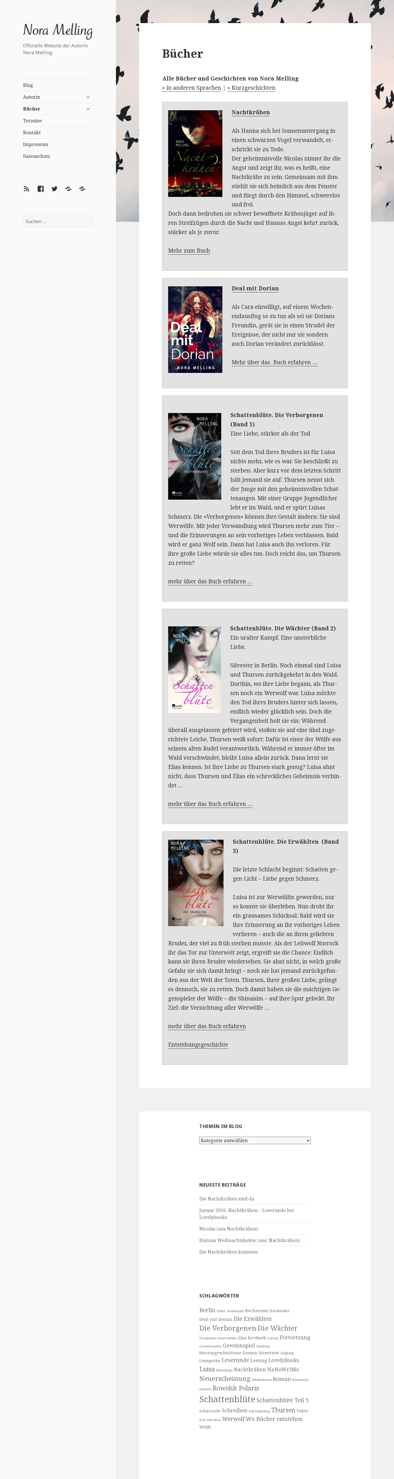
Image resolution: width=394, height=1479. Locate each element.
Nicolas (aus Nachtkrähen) (228, 1229)
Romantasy (300, 1380)
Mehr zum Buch (189, 250)
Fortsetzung (295, 1337)
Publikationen (262, 1380)
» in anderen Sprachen (191, 87)
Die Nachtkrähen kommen (228, 1252)
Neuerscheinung (224, 1378)
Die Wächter (277, 1328)
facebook (257, 1337)
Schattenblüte (227, 1399)
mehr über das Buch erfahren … (210, 581)
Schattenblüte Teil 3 (282, 1400)
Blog (28, 85)
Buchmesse (257, 1310)
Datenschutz (36, 156)
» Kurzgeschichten (251, 87)
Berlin (207, 1310)
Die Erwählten (253, 1319)
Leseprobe (209, 1360)
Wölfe (205, 1427)
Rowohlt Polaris (236, 1388)
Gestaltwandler (210, 1346)
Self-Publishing (259, 1411)
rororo (205, 1389)
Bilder (221, 1311)
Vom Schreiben (210, 1420)
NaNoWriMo (283, 1369)
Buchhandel (235, 1311)
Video (302, 1410)
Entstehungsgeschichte (198, 1044)
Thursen (283, 1410)
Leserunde (235, 1360)
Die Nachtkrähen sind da (226, 1199)
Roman (282, 1378)
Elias (242, 1337)
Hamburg (263, 1346)
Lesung (258, 1360)
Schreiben (234, 1410)
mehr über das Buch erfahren (207, 1026)
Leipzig (287, 1352)
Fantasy (273, 1338)
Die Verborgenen (227, 1328)
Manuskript (224, 1370)
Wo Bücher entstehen (274, 1419)
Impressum (35, 144)
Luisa (207, 1369)
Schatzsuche (210, 1410)
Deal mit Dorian (215, 1319)
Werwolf (233, 1419)
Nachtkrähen (250, 1369)
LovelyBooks (284, 1360)
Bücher (31, 109)
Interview (269, 1352)
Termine (32, 120)
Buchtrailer (280, 1310)
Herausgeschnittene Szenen (228, 1352)
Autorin (31, 97)
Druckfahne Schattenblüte (218, 1338)
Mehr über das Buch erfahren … (275, 362)
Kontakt (32, 132)
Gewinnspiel (239, 1345)
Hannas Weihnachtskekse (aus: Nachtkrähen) (249, 1240)
